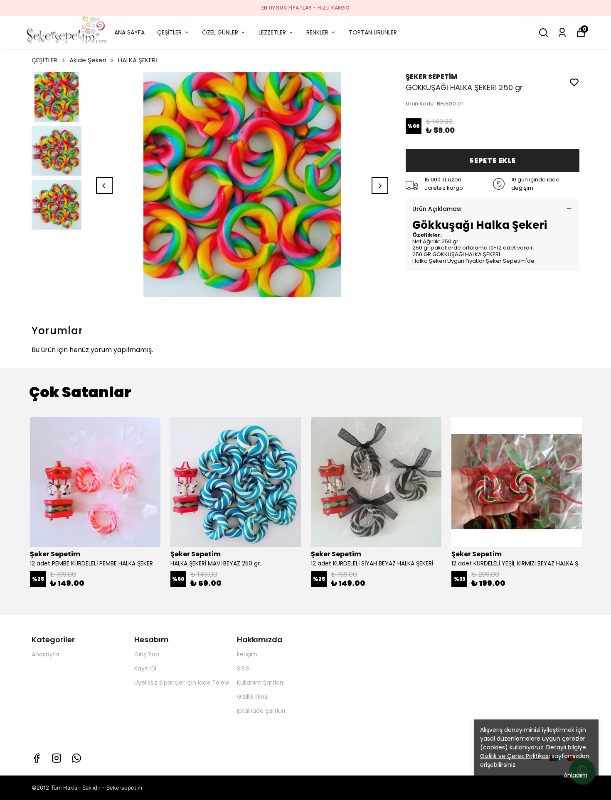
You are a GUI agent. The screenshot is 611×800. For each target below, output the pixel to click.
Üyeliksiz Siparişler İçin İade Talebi (181, 682)
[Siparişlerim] (562, 32)
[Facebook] (37, 758)
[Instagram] (57, 758)
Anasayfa (45, 654)
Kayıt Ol (145, 668)
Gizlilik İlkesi (253, 696)
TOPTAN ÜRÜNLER (373, 32)
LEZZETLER (272, 32)
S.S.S (243, 668)
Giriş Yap (146, 654)
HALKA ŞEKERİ (137, 60)
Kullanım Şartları (260, 682)
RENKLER (317, 32)
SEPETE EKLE (492, 160)
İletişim (247, 654)
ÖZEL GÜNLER (220, 32)
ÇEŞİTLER (169, 32)
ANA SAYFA (129, 32)
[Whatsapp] (76, 758)
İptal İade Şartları (261, 711)
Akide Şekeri (87, 60)
